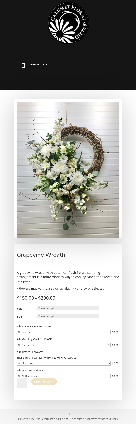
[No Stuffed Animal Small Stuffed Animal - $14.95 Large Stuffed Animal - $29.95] (64, 376)
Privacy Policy (26, 419)
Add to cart (44, 381)
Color (20, 308)
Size (19, 316)
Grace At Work (109, 419)
